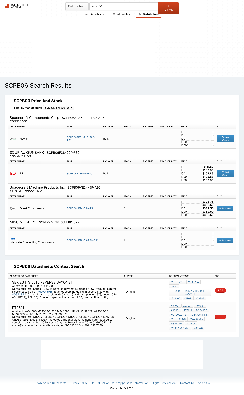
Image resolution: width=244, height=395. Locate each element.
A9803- (175, 310)
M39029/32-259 (180, 328)
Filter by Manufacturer (28, 107)
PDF (220, 290)
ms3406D (201, 310)
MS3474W (176, 323)
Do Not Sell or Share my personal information (119, 383)
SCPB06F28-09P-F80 (79, 173)
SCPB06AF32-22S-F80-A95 (81, 139)
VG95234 (18, 294)
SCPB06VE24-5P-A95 (80, 208)
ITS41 (174, 286)
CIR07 (187, 298)
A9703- (187, 305)
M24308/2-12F (179, 314)
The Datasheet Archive (16, 6)
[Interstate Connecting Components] (14, 239)
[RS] (14, 173)
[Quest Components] (14, 208)
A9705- (200, 305)
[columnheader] (65, 275)
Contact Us (187, 383)
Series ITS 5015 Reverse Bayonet (189, 292)
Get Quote (225, 139)
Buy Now (226, 208)
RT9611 (188, 310)
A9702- (175, 305)
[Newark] (14, 139)
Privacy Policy (78, 383)
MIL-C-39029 (178, 319)
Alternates (123, 14)
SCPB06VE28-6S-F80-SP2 (83, 240)
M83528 (198, 328)
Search (168, 10)
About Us (204, 383)
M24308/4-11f (199, 314)
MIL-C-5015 (45, 291)
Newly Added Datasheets (50, 383)
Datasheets (96, 14)
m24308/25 (196, 319)
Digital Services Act (164, 383)
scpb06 (191, 323)
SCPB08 (199, 298)
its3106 (175, 298)
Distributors (150, 14)
